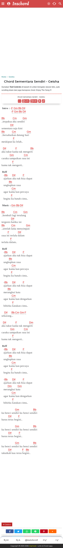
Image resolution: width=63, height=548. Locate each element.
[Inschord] (29, 4)
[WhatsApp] (27, 531)
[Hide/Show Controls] (43, 101)
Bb (19, 108)
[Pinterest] (44, 531)
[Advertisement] (31, 42)
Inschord (32, 546)
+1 (44, 540)
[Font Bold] (39, 101)
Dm (31, 322)
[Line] (35, 531)
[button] (52, 531)
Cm (15, 118)
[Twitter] (18, 531)
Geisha (8, 524)
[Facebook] (10, 531)
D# (23, 108)
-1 (56, 540)
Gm (16, 108)
